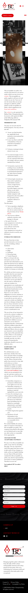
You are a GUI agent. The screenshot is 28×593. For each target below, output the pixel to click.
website (9, 112)
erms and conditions (10, 109)
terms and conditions (12, 370)
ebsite (7, 96)
